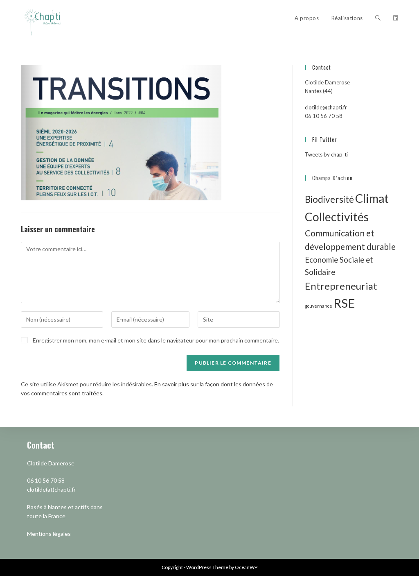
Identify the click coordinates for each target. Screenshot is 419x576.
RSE (344, 303)
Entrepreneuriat (341, 286)
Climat (372, 198)
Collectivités (337, 217)
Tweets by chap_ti (326, 154)
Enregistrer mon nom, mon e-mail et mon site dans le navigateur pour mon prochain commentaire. (156, 340)
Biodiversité (329, 199)
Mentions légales (49, 533)
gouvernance (318, 305)
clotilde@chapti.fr (326, 107)
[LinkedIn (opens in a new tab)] (395, 18)
